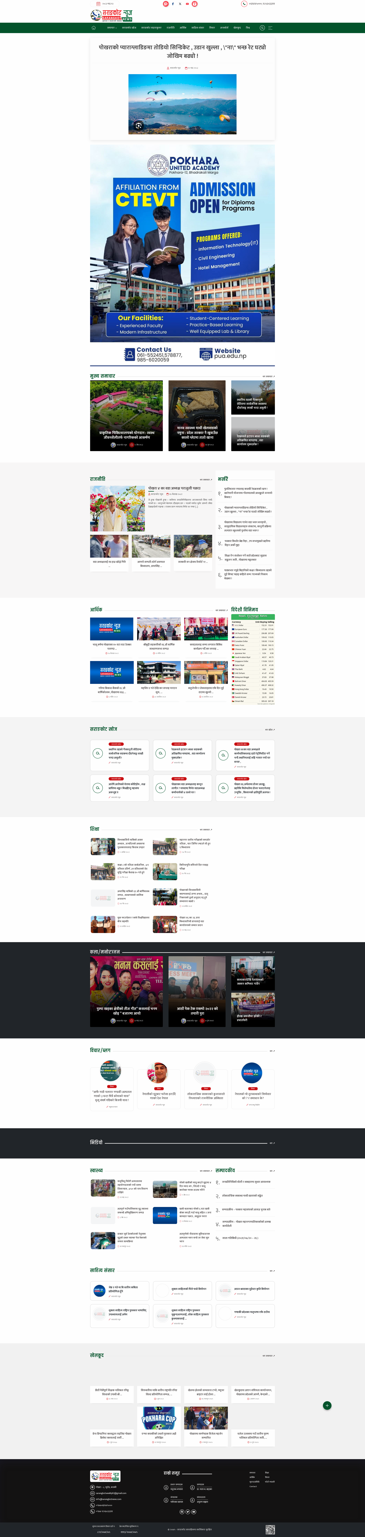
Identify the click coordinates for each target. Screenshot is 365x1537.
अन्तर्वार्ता (224, 28)
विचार (212, 28)
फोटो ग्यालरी (270, 1482)
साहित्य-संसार (197, 28)
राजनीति (171, 28)
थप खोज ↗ (270, 730)
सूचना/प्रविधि (254, 1482)
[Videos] (194, 4)
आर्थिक (183, 28)
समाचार (111, 28)
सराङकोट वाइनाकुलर (151, 28)
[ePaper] (166, 4)
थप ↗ (272, 1051)
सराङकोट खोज (129, 28)
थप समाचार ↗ (269, 376)
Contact (253, 1486)
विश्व (248, 28)
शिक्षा (267, 1473)
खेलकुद (237, 28)
